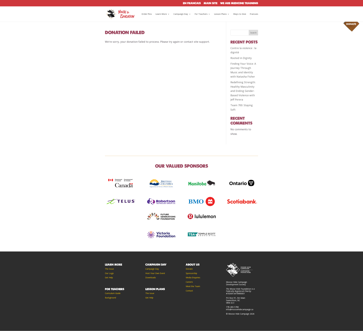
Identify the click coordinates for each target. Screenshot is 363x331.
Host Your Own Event (155, 273)
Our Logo (109, 273)
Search (253, 32)
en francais (192, 3)
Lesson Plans (220, 14)
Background (110, 297)
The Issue (109, 268)
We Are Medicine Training (239, 3)
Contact (189, 290)
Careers (189, 282)
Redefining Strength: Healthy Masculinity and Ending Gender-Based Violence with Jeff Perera (243, 91)
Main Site (210, 3)
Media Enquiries (193, 277)
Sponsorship (191, 273)
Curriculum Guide (113, 293)
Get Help (109, 277)
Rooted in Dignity (241, 58)
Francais (254, 14)
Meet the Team (193, 286)
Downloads (150, 277)
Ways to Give (239, 14)
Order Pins (147, 14)
